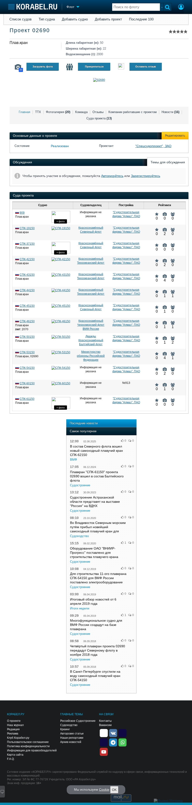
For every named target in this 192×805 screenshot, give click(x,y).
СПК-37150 (27, 243)
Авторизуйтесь (112, 176)
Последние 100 (141, 19)
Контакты (105, 721)
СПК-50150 (27, 336)
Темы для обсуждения (168, 162)
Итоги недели (79, 608)
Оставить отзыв (145, 66)
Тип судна (47, 19)
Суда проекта (99, 118)
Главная (24, 112)
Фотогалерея (58, 112)
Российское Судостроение (78, 721)
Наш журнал (15, 725)
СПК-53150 (27, 352)
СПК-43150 (27, 274)
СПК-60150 (27, 383)
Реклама (12, 733)
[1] (165, 289)
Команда (81, 112)
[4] (165, 274)
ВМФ (73, 459)
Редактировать (175, 135)
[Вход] (181, 7)
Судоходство (79, 536)
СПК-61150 (27, 399)
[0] (157, 212)
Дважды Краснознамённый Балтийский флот (90, 340)
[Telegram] (113, 742)
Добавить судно (75, 19)
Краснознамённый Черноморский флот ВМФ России (90, 324)
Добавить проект (108, 19)
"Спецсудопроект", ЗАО (153, 146)
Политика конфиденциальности (28, 746)
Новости (170, 112)
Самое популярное (83, 431)
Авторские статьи (72, 733)
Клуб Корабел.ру (18, 737)
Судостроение (80, 485)
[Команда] (69, 67)
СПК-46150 (27, 321)
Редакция (13, 729)
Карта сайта (15, 754)
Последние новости (84, 423)
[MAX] (103, 742)
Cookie (104, 789)
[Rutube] (122, 732)
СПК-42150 (27, 259)
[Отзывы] (121, 67)
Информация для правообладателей (32, 750)
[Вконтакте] (113, 732)
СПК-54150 (27, 367)
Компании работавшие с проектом (132, 112)
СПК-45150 (27, 305)
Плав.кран (19, 43)
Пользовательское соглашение (28, 742)
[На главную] (32, 7)
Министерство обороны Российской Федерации (91, 355)
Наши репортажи (71, 737)
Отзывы (97, 112)
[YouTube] (103, 751)
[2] (165, 227)
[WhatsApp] (122, 742)
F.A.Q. (11, 759)
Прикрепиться (94, 66)
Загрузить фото (43, 66)
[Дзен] (103, 732)
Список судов (20, 19)
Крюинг (65, 729)
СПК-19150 (27, 228)
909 (22, 212)
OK (114, 790)
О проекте (14, 721)
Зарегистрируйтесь (145, 176)
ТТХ (38, 112)
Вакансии (105, 725)
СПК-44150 (27, 290)
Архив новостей (70, 742)
